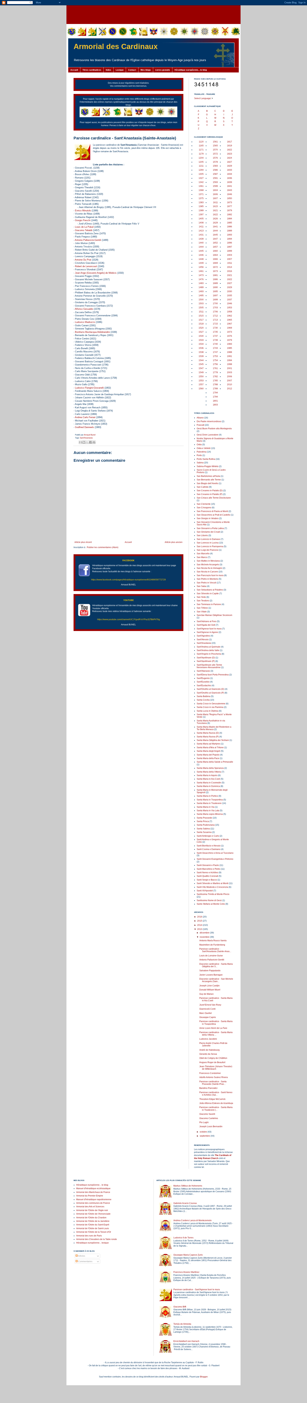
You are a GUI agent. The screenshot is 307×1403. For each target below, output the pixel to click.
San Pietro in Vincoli (206, 582)
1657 (215, 247)
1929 (229, 287)
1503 (201, 303)
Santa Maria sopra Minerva (210, 814)
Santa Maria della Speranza (210, 768)
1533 (201, 340)
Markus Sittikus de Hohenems (187, 1186)
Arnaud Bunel (89, 435)
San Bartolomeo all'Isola (208, 476)
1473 (201, 275)
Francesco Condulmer (210, 1073)
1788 (215, 384)
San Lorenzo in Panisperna (210, 546)
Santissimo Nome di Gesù (209, 900)
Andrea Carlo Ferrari (85, 417)
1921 (229, 275)
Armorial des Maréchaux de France (93, 1192)
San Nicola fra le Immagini (209, 568)
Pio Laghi (204, 1122)
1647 (215, 239)
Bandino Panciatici (208, 1088)
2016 (200, 917)
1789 (215, 388)
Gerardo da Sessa (208, 1054)
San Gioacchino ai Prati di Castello (213, 515)
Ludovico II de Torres (183, 1237)
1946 (229, 303)
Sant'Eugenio (203, 678)
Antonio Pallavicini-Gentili (88, 240)
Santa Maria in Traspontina (210, 799)
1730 (215, 328)
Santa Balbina (203, 696)
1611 (215, 202)
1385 (201, 206)
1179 (201, 154)
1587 (215, 174)
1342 (201, 182)
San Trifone (202, 608)
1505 (201, 307)
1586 (215, 170)
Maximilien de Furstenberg (212, 945)
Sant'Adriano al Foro (206, 621)
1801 (215, 401)
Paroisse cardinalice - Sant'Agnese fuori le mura (196, 1289)
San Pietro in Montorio (207, 579)
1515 (201, 316)
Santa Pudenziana (206, 825)
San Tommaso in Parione (209, 604)
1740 (215, 344)
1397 (201, 214)
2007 (229, 380)
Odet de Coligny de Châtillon (213, 1058)
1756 (215, 364)
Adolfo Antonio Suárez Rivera (213, 1077)
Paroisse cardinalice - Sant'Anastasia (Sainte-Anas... (215, 950)
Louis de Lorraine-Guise (211, 955)
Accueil (74, 70)
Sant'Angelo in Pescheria (209, 654)
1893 (229, 235)
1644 (215, 230)
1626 (215, 218)
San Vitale (202, 611)
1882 (229, 214)
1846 (229, 194)
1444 (201, 247)
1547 (201, 368)
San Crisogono (204, 507)
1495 (201, 295)
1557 (201, 384)
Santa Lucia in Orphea (207, 711)
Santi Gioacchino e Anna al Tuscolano (215, 853)
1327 (201, 178)
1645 (215, 235)
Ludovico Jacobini (208, 1039)
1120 (201, 141)
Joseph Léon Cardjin (209, 985)
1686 (215, 279)
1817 (229, 141)
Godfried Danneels (84, 427)
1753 (215, 356)
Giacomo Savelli (207, 1114)
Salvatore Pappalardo (209, 970)
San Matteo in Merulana (208, 561)
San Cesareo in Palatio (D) (210, 490)
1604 (215, 190)
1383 (201, 202)
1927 (229, 283)
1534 (201, 344)
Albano (200, 417)
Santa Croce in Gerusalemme (211, 703)
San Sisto (201, 597)
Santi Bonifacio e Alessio (208, 845)
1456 (201, 267)
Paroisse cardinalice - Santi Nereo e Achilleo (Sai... (215, 1093)
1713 (215, 320)
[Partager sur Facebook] (90, 442)
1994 (229, 360)
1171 (201, 149)
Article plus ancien (173, 542)
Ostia (199, 444)
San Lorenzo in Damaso (208, 539)
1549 (201, 372)
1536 (201, 348)
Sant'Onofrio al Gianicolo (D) (210, 689)
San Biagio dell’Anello (207, 483)
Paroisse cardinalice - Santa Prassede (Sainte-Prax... (213, 1082)
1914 (229, 267)
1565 (215, 145)
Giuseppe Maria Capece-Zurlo (188, 1255)
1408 (201, 222)
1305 (201, 174)
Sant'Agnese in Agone (207, 632)
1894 (229, 239)
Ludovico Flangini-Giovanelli (89, 387)
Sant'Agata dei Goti (206, 625)
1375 (201, 198)
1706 (215, 311)
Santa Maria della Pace (208, 758)
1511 (201, 311)
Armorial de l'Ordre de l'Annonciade (93, 1214)
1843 (229, 190)
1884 (229, 218)
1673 (215, 271)
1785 (215, 380)
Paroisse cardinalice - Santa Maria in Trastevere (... (216, 1108)
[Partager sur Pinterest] (94, 442)
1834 (229, 174)
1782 (215, 376)
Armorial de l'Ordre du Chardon (91, 1217)
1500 (201, 299)
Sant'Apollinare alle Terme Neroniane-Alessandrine (209, 666)
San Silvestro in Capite (208, 593)
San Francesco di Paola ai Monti (212, 511)
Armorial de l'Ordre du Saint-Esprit (92, 1224)
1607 (215, 198)
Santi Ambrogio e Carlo (208, 836)
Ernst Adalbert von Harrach (186, 1341)
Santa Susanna (204, 832)
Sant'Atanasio (203, 671)
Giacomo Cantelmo (208, 1118)
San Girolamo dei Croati (208, 532)
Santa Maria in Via (205, 807)
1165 (201, 145)
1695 (215, 291)
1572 (215, 154)
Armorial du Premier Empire (89, 1196)
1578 (215, 162)
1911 (229, 263)
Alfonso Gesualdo (84, 309)
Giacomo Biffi (179, 1307)
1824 (229, 158)
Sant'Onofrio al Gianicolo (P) (210, 693)
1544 (201, 360)
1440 (201, 243)
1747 (215, 352)
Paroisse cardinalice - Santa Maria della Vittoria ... (216, 1033)
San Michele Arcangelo (208, 564)
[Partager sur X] (87, 442)
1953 (229, 307)
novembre (205, 937)
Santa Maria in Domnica (208, 786)
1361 (201, 186)
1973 (229, 332)
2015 (200, 921)
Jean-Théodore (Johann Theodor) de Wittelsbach (215, 1067)
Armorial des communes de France (93, 1203)
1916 (229, 271)
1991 (229, 356)
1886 (229, 226)
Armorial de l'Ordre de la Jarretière (92, 1221)
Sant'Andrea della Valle (208, 650)
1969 (229, 328)
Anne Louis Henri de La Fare (213, 1028)
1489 (201, 287)
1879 (229, 210)
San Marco (202, 557)
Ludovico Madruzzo (85, 322)
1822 (229, 149)
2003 (229, 372)
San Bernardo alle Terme (209, 479)
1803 (215, 404)
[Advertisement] (153, 14)
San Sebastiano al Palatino (210, 590)
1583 (215, 166)
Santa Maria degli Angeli (208, 751)
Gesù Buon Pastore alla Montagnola (214, 428)
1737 (215, 336)
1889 (229, 230)
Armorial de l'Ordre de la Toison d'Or (93, 1232)
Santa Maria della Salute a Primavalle (215, 762)
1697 (215, 295)
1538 (201, 352)
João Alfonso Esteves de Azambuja (216, 1103)
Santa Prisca (203, 821)
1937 (229, 299)
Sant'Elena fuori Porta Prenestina (213, 674)
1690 (215, 287)
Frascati (200, 425)
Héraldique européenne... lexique (92, 1243)
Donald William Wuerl (209, 989)
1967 (229, 324)
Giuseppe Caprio (207, 1017)
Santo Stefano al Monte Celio (211, 904)
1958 (229, 311)
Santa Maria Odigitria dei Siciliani (213, 740)
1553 (201, 380)
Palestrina (201, 452)
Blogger (204, 1376)
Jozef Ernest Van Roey (210, 1005)
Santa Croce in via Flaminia (210, 707)
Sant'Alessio (203, 639)
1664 (215, 255)
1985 (229, 348)
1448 (201, 259)
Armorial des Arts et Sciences (90, 1206)
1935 (229, 295)
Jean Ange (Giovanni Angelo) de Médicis (96, 273)
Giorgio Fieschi (82, 220)
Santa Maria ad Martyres (208, 744)
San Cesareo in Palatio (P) (209, 494)
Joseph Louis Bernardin (210, 1126)
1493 (201, 291)
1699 (215, 299)
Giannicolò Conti (207, 1009)
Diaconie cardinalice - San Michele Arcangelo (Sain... (216, 980)
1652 (215, 243)
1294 (201, 170)
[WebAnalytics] (81, 1272)
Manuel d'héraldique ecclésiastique (93, 1188)
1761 (215, 368)
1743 (215, 348)
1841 (229, 186)
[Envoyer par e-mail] (80, 442)
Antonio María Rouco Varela (213, 940)
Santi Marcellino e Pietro (208, 869)
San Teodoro (203, 600)
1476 (201, 279)
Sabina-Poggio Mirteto (207, 466)
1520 (201, 328)
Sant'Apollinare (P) (206, 661)
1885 (229, 222)
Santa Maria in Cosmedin (209, 782)
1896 (229, 243)
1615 (215, 206)
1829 (229, 166)
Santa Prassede (204, 818)
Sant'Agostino (203, 636)
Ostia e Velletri (204, 448)
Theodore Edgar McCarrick (212, 1099)
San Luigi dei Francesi (207, 550)
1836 (229, 178)
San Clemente (204, 504)
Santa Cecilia (203, 700)
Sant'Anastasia (86, 438)
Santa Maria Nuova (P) (208, 736)
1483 (201, 283)
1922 (229, 279)
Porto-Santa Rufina (206, 459)
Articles (81, 1256)
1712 (215, 316)
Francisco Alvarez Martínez (186, 1272)
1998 (229, 364)
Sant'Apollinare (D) (206, 657)
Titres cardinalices (91, 70)
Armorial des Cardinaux (116, 46)
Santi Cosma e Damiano (208, 849)
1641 (215, 226)
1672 (215, 267)
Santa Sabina (203, 828)
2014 (200, 925)
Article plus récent (83, 542)
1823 (229, 154)
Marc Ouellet (205, 1013)
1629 (215, 222)
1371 (201, 194)
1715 (215, 324)
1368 (201, 190)
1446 (201, 255)
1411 (201, 226)
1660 (215, 251)
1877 (229, 206)
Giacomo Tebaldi (83, 230)
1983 (229, 344)
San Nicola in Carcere (207, 571)
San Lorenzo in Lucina (208, 542)
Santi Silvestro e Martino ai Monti (212, 883)
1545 (201, 364)
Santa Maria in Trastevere (209, 803)
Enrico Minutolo (83, 210)
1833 (229, 170)
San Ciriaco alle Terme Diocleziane (214, 498)
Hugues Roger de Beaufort (212, 1062)
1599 (215, 186)
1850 (229, 198)
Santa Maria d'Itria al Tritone (210, 747)
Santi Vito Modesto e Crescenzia (212, 887)
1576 (215, 158)
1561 (215, 141)
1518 (201, 324)
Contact (132, 70)
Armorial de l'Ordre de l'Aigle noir (92, 1210)
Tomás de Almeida (182, 1324)
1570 (215, 149)
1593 (215, 182)
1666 (215, 259)
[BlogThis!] (84, 442)
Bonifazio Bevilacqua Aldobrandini (92, 332)
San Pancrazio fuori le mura (210, 575)
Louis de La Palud (84, 227)
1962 (229, 316)
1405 (201, 218)
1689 (215, 283)
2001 (229, 368)
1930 (229, 291)
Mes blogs (146, 70)
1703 (215, 307)
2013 (200, 929)
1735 (215, 332)
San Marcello (203, 553)
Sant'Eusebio (203, 682)
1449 (201, 263)
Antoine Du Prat (83, 259)
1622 (215, 214)
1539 (201, 356)
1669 (215, 263)
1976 (229, 336)
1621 (215, 210)
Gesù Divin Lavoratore (207, 435)
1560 (201, 388)
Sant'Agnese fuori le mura (209, 628)
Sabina (200, 462)
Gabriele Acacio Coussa (185, 1203)
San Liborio (202, 535)
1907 (229, 259)
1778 (215, 372)
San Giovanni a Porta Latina (210, 528)
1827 (229, 162)
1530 (201, 336)
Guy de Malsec (206, 994)
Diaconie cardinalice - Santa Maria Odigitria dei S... (216, 965)
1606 (215, 194)
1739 (215, 340)
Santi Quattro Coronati (207, 876)
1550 (201, 376)
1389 (201, 210)
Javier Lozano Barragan (211, 975)
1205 (201, 162)
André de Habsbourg (209, 1050)
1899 (229, 251)
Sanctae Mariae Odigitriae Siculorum (214, 615)
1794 (215, 392)
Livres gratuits (162, 70)
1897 (229, 247)
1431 (201, 235)
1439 (201, 239)
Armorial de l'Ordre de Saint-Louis (92, 1228)
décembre (205, 932)
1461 (201, 271)
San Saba (201, 586)
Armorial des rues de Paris (89, 1235)
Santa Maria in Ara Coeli (208, 779)
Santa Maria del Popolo (208, 755)
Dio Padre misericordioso (209, 421)
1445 (201, 251)
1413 (201, 230)
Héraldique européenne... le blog (190, 70)
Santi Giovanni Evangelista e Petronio (215, 859)
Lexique (120, 70)
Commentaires (85, 1261)
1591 (215, 178)
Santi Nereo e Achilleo (207, 872)
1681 (215, 275)
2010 (229, 384)
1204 (201, 158)
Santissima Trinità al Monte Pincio (213, 894)
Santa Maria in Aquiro (207, 775)
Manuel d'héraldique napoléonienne (93, 1199)
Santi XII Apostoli (205, 890)
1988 (229, 352)
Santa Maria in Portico (207, 796)
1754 (215, 360)
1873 (229, 202)
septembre (205, 1136)
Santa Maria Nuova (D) (208, 733)
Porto (199, 455)
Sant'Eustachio (204, 685)
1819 (229, 145)
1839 (229, 182)
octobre (204, 1132)
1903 (229, 255)
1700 (215, 303)
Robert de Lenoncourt (86, 266)
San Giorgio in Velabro (208, 518)
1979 (229, 340)
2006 (229, 376)
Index (108, 70)
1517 (201, 320)
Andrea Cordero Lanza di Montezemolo (192, 1220)
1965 (229, 320)
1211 (201, 166)
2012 (229, 388)
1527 (201, 332)
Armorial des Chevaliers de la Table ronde (96, 1239)
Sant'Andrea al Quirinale (208, 647)
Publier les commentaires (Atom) (102, 547)
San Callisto (202, 487)
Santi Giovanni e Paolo (208, 865)
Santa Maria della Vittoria (209, 772)
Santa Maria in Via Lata (208, 810)
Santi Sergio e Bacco (207, 880)
